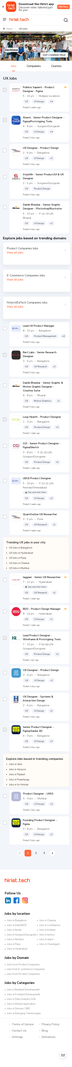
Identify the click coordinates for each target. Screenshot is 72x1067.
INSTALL (63, 6)
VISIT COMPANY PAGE (54, 55)
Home (9, 28)
